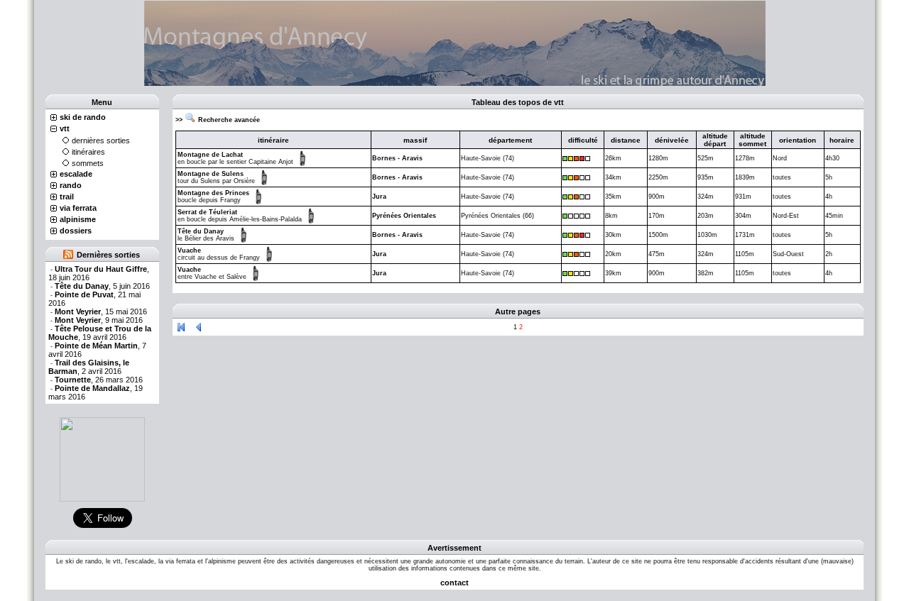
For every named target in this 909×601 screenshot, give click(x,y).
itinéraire (273, 140)
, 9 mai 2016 (99, 320)
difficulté (583, 140)
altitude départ (715, 140)
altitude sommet (752, 140)
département (510, 140)
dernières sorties (101, 140)
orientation (797, 140)
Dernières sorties (108, 254)
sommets (88, 163)
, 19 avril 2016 (99, 332)
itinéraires (88, 152)
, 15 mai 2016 (101, 311)
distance (626, 140)
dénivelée (672, 140)
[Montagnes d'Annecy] (102, 459)
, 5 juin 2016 (102, 286)
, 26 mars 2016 (99, 379)
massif (415, 140)
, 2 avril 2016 (88, 366)
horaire (841, 140)
